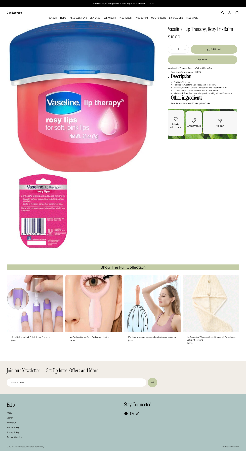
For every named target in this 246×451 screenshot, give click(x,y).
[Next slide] (58, 303)
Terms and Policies (230, 446)
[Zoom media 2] (44, 211)
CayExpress (19, 446)
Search (10, 418)
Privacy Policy (13, 432)
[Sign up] (152, 382)
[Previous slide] (12, 303)
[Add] (58, 327)
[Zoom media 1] (82, 96)
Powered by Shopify (35, 446)
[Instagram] (132, 414)
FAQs (9, 413)
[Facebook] (126, 414)
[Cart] (237, 12)
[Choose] (234, 327)
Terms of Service (14, 437)
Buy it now (202, 59)
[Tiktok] (138, 414)
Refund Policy (13, 427)
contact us (11, 422)
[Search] (222, 12)
